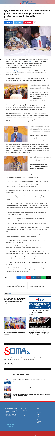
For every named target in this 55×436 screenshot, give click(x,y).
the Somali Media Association (37, 102)
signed (30, 61)
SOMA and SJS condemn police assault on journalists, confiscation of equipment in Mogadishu (15, 286)
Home (5, 6)
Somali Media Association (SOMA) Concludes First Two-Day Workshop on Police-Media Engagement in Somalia (39, 332)
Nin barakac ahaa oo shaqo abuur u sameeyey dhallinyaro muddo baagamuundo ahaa (38, 286)
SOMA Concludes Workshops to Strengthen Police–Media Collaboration (14, 331)
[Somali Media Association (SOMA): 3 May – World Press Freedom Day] (40, 302)
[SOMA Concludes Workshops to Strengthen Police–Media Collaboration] (15, 323)
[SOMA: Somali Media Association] (27, 2)
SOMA (35, 433)
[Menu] (5, 2)
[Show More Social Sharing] (34, 22)
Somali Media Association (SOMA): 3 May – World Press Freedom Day (39, 311)
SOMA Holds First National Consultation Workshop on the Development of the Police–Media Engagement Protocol (15, 299)
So (48, 2)
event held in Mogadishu (15, 71)
